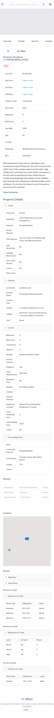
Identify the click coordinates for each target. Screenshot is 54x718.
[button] (27, 205)
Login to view (27, 80)
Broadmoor (18, 57)
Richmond (7, 57)
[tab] (27, 577)
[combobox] (25, 4)
